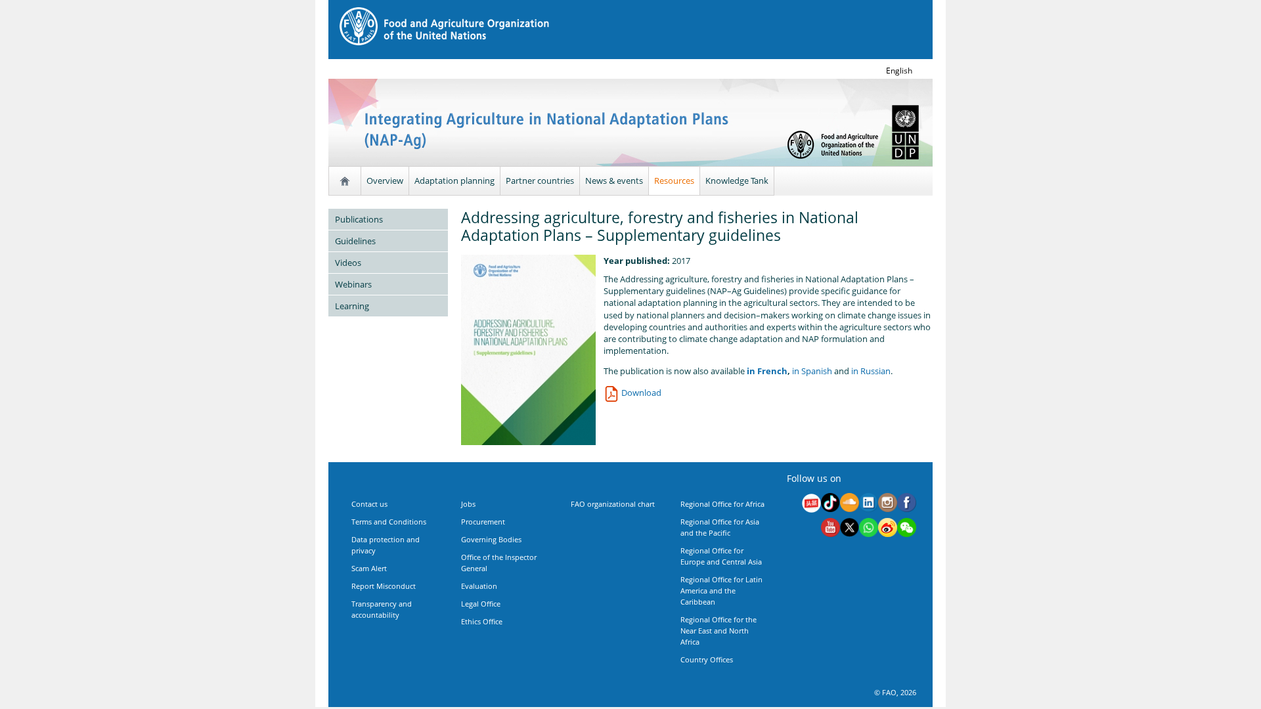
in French (766, 371)
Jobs (468, 504)
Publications (359, 219)
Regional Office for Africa (722, 504)
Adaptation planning (454, 180)
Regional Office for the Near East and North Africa (718, 630)
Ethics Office (481, 621)
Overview (384, 180)
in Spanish (812, 371)
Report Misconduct (383, 586)
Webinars (353, 284)
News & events (614, 180)
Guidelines (355, 241)
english (899, 70)
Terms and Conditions (388, 521)
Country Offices (706, 659)
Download (640, 392)
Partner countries (540, 180)
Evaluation (479, 586)
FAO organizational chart (613, 504)
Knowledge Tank (736, 180)
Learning (352, 306)
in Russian (871, 371)
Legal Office (480, 604)
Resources (674, 180)
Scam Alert (369, 568)
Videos (348, 263)
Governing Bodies (491, 539)
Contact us (369, 504)
